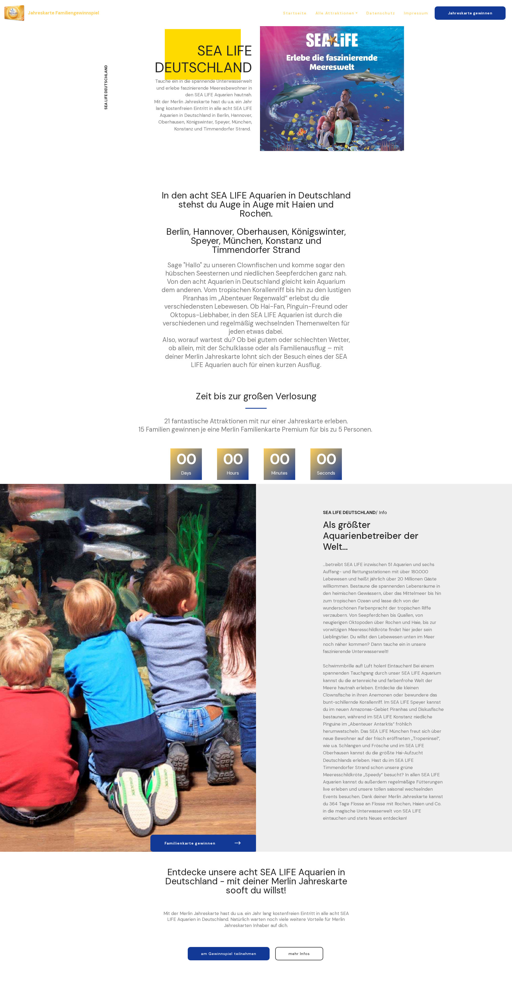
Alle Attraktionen (334, 13)
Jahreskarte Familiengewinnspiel (63, 13)
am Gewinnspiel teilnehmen (228, 953)
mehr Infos (299, 953)
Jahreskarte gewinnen (470, 13)
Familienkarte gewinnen (190, 843)
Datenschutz (380, 13)
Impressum (416, 13)
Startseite (295, 13)
